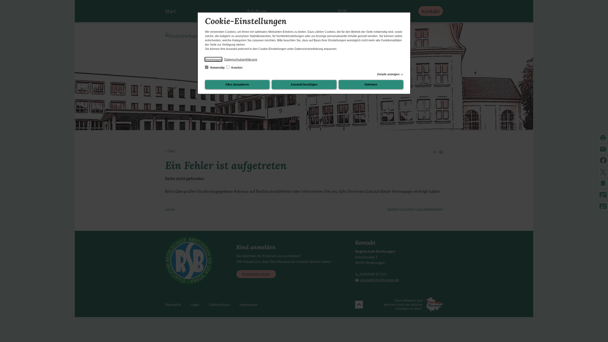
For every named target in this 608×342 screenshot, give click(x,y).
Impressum (213, 59)
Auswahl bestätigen (304, 84)
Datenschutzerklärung (240, 59)
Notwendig (217, 67)
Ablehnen (370, 84)
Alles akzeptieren (237, 84)
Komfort (236, 67)
